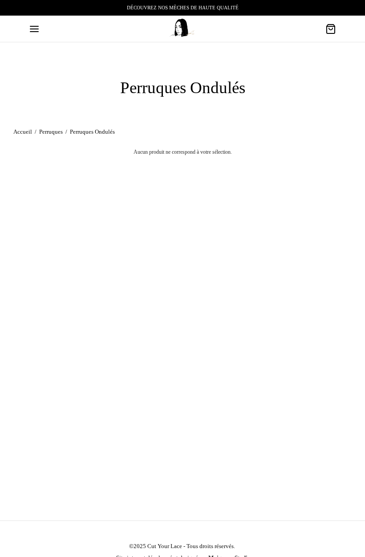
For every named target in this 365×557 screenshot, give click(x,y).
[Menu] (34, 29)
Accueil (22, 131)
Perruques (51, 131)
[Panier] (330, 29)
